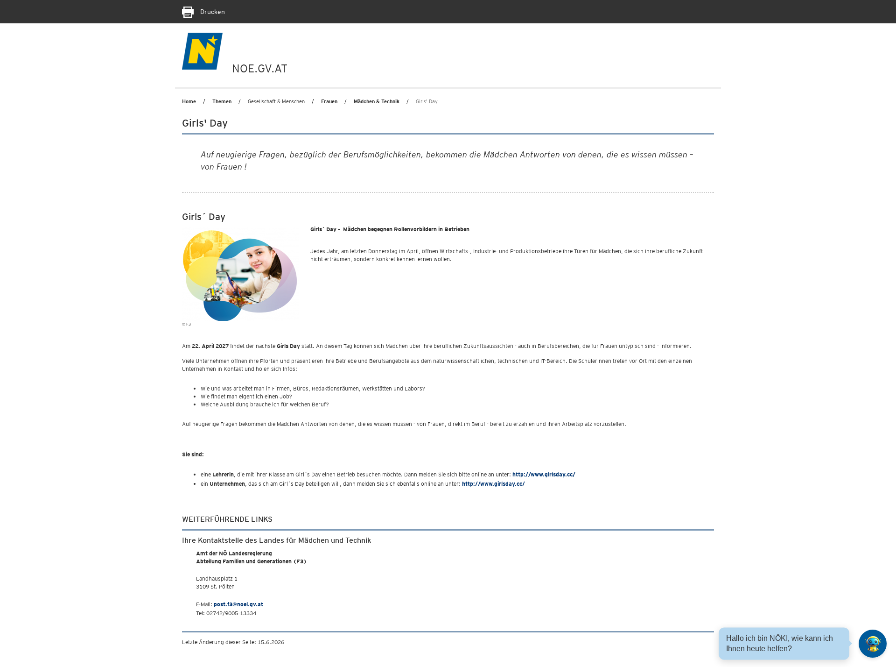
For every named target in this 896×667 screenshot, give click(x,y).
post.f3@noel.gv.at (238, 604)
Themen (221, 101)
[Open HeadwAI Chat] (873, 644)
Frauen (329, 101)
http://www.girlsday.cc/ (543, 474)
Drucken (211, 11)
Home (189, 101)
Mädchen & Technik (376, 101)
